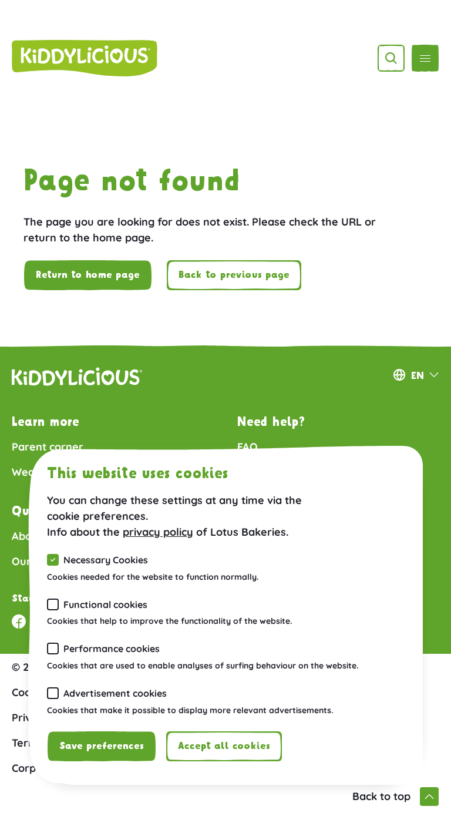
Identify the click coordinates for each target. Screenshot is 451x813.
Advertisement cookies (115, 693)
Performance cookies (111, 648)
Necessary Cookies (105, 560)
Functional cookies (105, 604)
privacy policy (158, 532)
